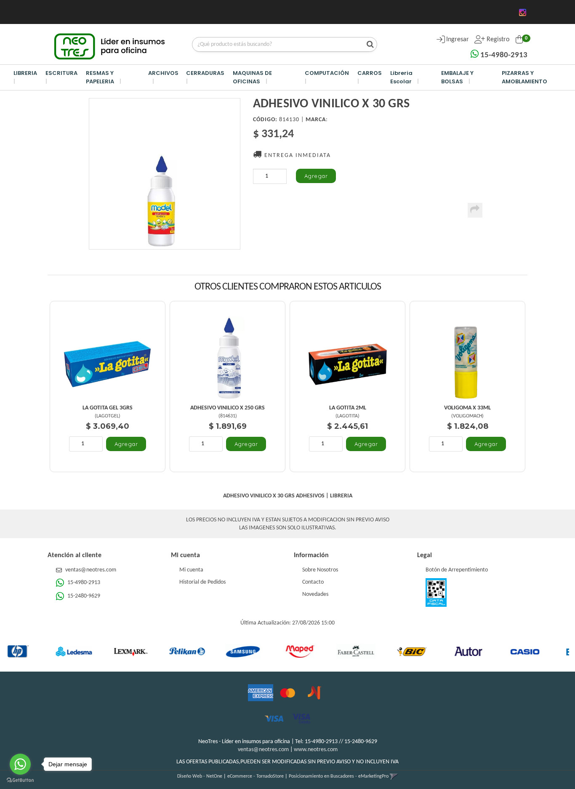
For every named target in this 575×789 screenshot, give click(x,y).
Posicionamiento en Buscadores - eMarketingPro (339, 776)
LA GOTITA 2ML (347, 408)
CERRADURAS (205, 73)
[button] (394, 776)
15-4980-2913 (503, 55)
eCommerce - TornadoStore (255, 776)
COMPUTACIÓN (327, 73)
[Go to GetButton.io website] (20, 780)
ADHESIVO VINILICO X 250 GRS (227, 408)
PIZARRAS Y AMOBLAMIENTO (524, 77)
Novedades (315, 594)
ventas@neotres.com (90, 570)
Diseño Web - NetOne (199, 776)
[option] (48, 651)
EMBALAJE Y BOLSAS (457, 77)
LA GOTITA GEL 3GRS (108, 408)
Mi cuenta (191, 570)
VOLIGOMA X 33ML (467, 408)
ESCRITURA (61, 73)
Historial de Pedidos (202, 582)
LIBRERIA (25, 73)
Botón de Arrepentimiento (457, 570)
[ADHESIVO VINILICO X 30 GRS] (164, 173)
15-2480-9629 (83, 596)
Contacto (313, 582)
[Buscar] (368, 45)
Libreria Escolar (401, 77)
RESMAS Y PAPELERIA (100, 77)
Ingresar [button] (457, 39)
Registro (497, 39)
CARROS (369, 73)
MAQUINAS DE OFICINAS (252, 77)
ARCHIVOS (163, 73)
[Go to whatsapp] (20, 764)
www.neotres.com (316, 749)
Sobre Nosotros (320, 570)
